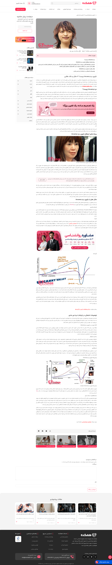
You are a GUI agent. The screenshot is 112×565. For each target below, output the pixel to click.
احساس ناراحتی (73, 223)
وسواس (30, 120)
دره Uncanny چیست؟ (89, 60)
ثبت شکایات (51, 9)
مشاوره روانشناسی (86, 422)
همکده (93, 9)
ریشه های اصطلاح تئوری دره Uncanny (85, 62)
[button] (37, 55)
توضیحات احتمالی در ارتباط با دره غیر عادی (84, 71)
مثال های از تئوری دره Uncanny (87, 69)
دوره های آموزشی (67, 9)
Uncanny (72, 205)
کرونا (31, 97)
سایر (31, 91)
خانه (96, 15)
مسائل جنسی (29, 100)
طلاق (31, 94)
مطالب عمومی (29, 117)
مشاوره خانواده (29, 110)
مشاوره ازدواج (29, 104)
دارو (31, 87)
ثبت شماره (25, 31)
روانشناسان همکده (78, 9)
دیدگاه (94, 464)
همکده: (33, 2)
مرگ (37, 391)
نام (96, 482)
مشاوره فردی (29, 114)
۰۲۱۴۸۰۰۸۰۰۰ (36, 4)
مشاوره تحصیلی (29, 107)
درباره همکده (43, 9)
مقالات (58, 9)
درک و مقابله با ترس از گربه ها (82, 309)
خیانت (31, 84)
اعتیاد (31, 81)
